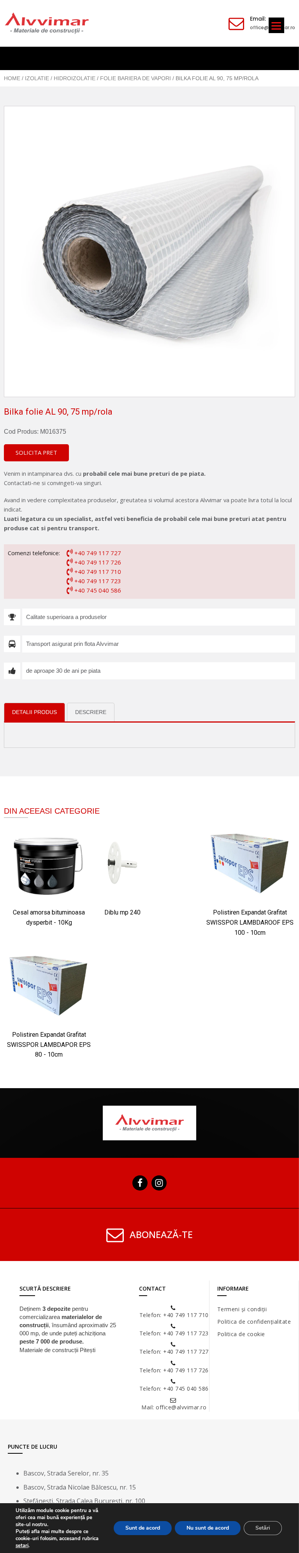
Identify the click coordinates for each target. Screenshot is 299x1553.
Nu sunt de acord (207, 1528)
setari (22, 1545)
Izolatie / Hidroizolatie (60, 78)
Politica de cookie (241, 1334)
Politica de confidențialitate (254, 1321)
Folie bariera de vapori (135, 78)
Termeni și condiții (242, 1309)
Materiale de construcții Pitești (57, 1350)
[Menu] (276, 25)
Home (12, 78)
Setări (262, 1528)
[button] (36, 452)
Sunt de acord (142, 1528)
